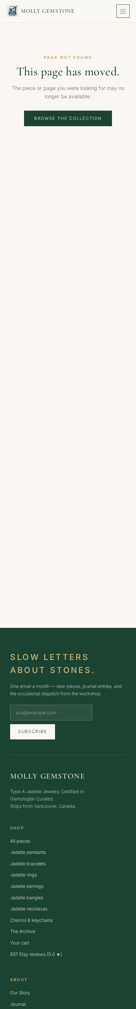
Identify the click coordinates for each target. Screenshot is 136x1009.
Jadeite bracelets (28, 863)
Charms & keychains (31, 920)
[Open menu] (123, 11)
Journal (18, 1004)
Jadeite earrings (26, 886)
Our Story (20, 992)
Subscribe (32, 731)
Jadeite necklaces (28, 908)
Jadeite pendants (28, 852)
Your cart (19, 942)
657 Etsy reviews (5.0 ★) (36, 954)
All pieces (20, 841)
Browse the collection (68, 118)
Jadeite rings (23, 874)
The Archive (22, 931)
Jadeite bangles (26, 897)
